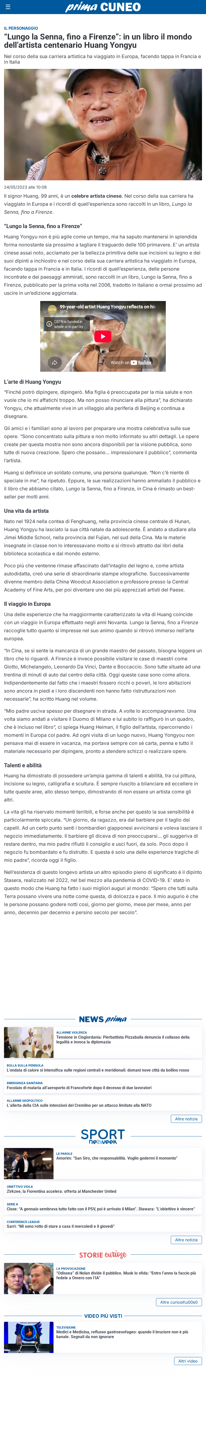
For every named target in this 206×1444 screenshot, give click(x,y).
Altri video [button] (188, 1361)
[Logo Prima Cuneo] (103, 7)
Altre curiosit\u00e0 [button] (179, 1302)
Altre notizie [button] (186, 1118)
